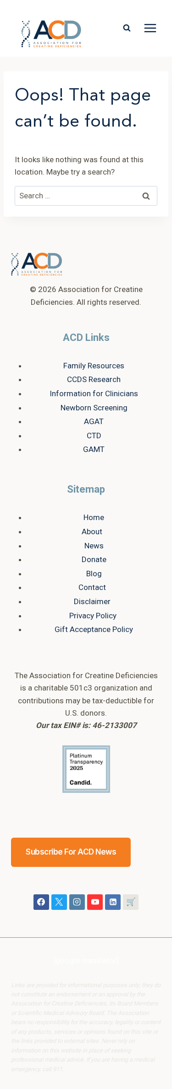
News (94, 545)
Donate (94, 559)
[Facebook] (41, 902)
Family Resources (93, 365)
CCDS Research (94, 379)
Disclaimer (92, 601)
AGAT (94, 421)
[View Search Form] (126, 28)
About (92, 531)
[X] (59, 902)
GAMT (94, 449)
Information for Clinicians (94, 393)
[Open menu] (150, 28)
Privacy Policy (93, 615)
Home (93, 517)
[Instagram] (77, 902)
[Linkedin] (113, 902)
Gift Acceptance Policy (94, 629)
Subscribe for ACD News (71, 851)
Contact (92, 587)
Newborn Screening (94, 407)
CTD (94, 435)
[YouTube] (95, 902)
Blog (94, 573)
